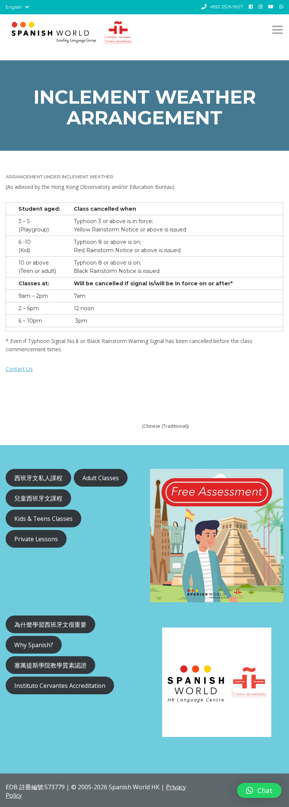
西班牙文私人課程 (38, 478)
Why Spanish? (33, 645)
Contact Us (19, 368)
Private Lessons (36, 539)
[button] (259, 790)
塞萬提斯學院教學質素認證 (50, 665)
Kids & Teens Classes (43, 519)
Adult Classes (100, 478)
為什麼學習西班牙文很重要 (50, 624)
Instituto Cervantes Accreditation (59, 685)
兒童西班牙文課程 (38, 498)
